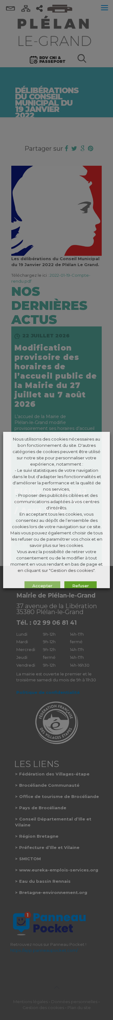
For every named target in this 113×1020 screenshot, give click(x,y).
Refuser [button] (80, 585)
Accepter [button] (42, 585)
